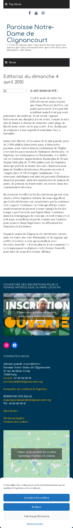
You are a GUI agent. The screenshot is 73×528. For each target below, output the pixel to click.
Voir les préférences (36, 516)
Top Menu (15, 4)
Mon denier (10, 410)
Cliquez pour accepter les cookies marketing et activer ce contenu (36, 314)
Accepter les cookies (36, 497)
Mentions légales (35, 523)
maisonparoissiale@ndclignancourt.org (27, 399)
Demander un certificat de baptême (25, 389)
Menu (12, 62)
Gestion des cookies (15, 421)
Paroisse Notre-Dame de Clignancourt (30, 33)
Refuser (36, 507)
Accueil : (8, 378)
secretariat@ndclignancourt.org (23, 381)
